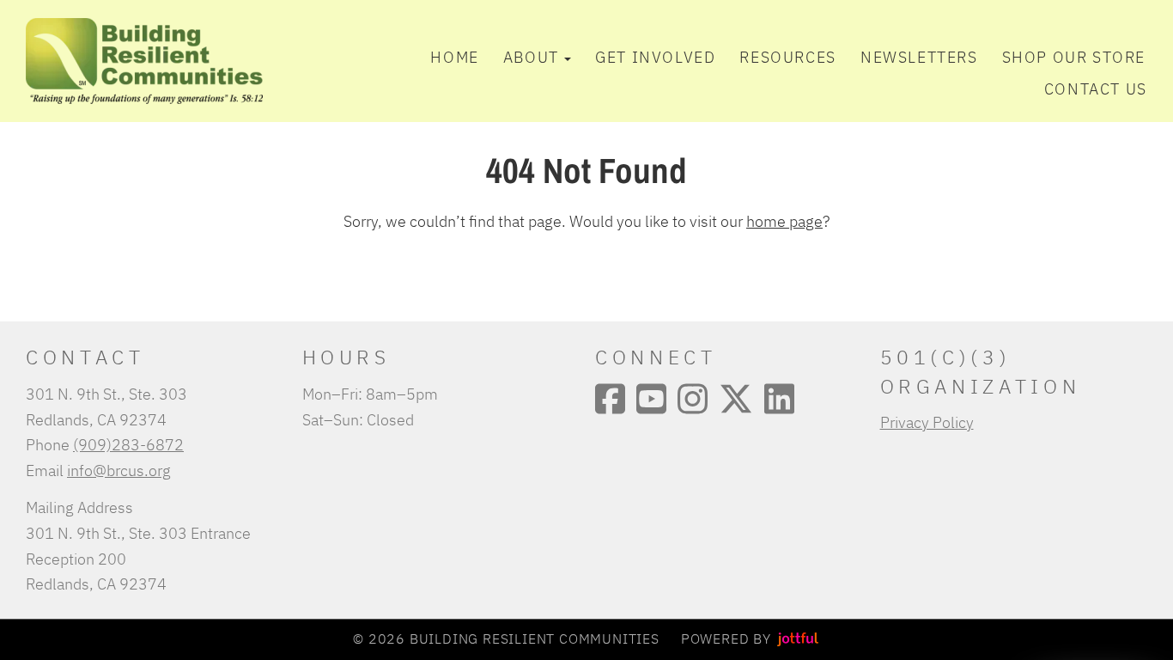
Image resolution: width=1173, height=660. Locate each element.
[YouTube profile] (651, 399)
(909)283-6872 (128, 444)
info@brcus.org (119, 470)
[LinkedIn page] (779, 399)
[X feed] (736, 399)
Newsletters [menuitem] (919, 56)
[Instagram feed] (693, 399)
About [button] (531, 56)
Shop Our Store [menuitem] (1074, 56)
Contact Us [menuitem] (1095, 88)
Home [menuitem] (454, 56)
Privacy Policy (927, 422)
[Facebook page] (610, 399)
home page (784, 221)
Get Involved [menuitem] (655, 56)
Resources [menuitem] (787, 56)
